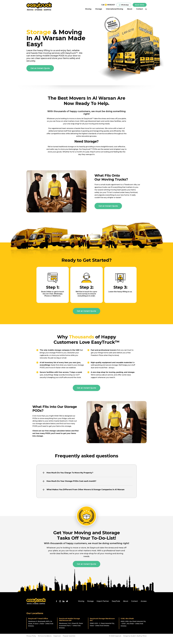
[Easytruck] (39, 7)
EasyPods (116, 601)
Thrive (145, 636)
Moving (88, 9)
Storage (98, 9)
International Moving (114, 9)
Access (144, 601)
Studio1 (133, 636)
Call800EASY (108, 5)
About (129, 9)
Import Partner (103, 601)
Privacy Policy (31, 636)
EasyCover (57, 636)
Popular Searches (69, 636)
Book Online (139, 5)
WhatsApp (125, 5)
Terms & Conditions (44, 636)
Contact (139, 9)
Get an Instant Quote (40, 68)
